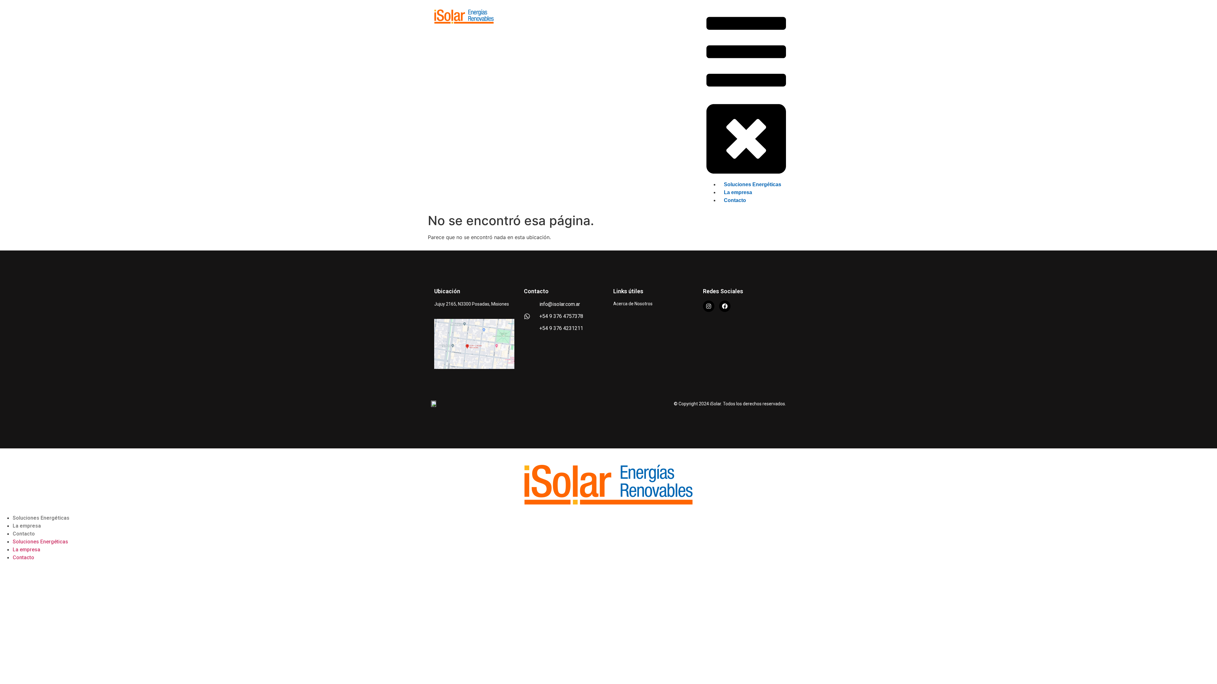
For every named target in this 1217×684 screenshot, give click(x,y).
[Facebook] (725, 306)
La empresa (27, 526)
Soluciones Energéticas (41, 518)
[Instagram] (708, 306)
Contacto (24, 534)
